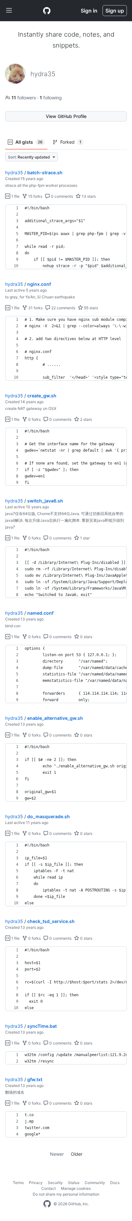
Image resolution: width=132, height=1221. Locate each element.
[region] (66, 237)
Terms (18, 1182)
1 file (15, 196)
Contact (48, 1188)
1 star (84, 538)
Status (73, 1182)
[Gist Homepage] (47, 10)
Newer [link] (57, 1154)
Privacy (36, 1182)
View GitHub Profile (66, 116)
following (51, 97)
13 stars (88, 196)
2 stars (85, 419)
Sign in (89, 10)
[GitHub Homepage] (47, 1204)
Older (76, 1154)
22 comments (62, 307)
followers (24, 97)
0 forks (34, 419)
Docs (115, 1182)
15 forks (34, 196)
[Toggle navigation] (9, 10)
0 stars (85, 636)
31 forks (35, 307)
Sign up (114, 10)
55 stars (90, 307)
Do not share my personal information (66, 1194)
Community (95, 1182)
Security (55, 1182)
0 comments (61, 196)
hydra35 (14, 172)
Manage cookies (76, 1188)
